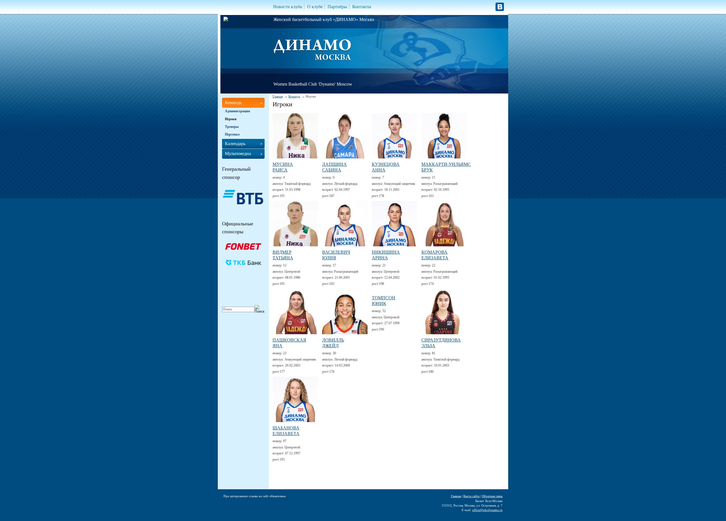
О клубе (315, 6)
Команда (294, 96)
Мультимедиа (238, 153)
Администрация (237, 111)
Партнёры (337, 6)
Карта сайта (471, 496)
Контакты (361, 6)
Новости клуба (287, 6)
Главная (278, 96)
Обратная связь (492, 496)
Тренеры (232, 127)
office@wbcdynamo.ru (487, 510)
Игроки (231, 119)
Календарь (235, 143)
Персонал (232, 134)
